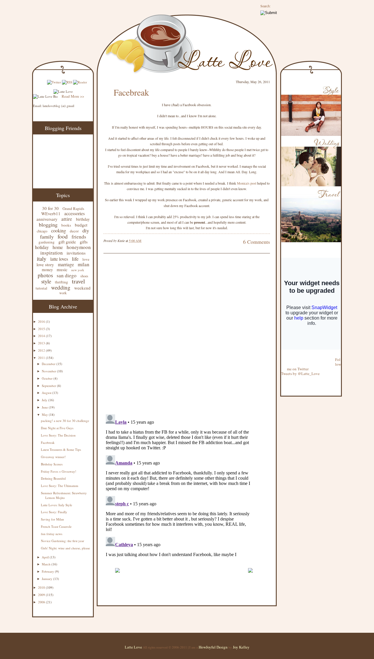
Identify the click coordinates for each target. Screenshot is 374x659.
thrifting (61, 282)
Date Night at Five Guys (57, 428)
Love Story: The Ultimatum (59, 485)
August (47, 392)
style (46, 281)
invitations (76, 253)
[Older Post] (250, 575)
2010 (42, 587)
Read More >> (73, 96)
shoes (84, 276)
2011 (42, 357)
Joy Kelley (241, 647)
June (45, 407)
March (46, 564)
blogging (48, 224)
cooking (58, 230)
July (45, 400)
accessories (74, 213)
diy (85, 230)
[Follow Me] (281, 354)
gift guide (67, 242)
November (49, 371)
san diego (67, 275)
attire (66, 218)
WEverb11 (50, 213)
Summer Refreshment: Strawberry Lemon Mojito (64, 495)
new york (77, 270)
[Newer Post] (117, 575)
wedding (60, 287)
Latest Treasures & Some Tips (61, 449)
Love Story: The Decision (58, 435)
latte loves (59, 259)
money (47, 269)
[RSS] (67, 82)
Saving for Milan (52, 519)
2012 (42, 350)
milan (83, 264)
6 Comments (256, 241)
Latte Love (133, 647)
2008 (42, 602)
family (47, 236)
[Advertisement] (171, 561)
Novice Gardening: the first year (62, 541)
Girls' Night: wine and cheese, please (65, 548)
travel (78, 281)
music (62, 269)
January (47, 578)
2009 (42, 595)
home (58, 247)
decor (74, 231)
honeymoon (79, 247)
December (49, 364)
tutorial (41, 288)
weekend (82, 288)
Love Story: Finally (54, 512)
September (49, 385)
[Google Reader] (80, 82)
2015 (42, 329)
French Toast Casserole (56, 526)
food (63, 236)
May (45, 414)
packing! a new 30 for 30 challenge (65, 420)
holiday (42, 247)
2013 (42, 343)
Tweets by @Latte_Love (300, 373)
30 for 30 (50, 208)
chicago (42, 231)
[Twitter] (54, 82)
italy (41, 258)
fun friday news (51, 534)
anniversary (47, 219)
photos (45, 275)
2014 (42, 336)
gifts (84, 242)
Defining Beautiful (53, 478)
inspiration (51, 252)
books (66, 225)
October (47, 378)
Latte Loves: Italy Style (56, 505)
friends (79, 236)
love (85, 259)
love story (45, 264)
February (48, 571)
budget (81, 225)
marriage (66, 264)
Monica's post (246, 183)
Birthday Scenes (52, 464)
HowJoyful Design (213, 647)
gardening (47, 242)
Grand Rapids (73, 208)
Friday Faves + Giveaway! (58, 471)
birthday (83, 219)
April (46, 557)
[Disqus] (177, 334)
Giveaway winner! (53, 457)
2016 (42, 321)
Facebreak (48, 442)
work (63, 292)
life (75, 258)
